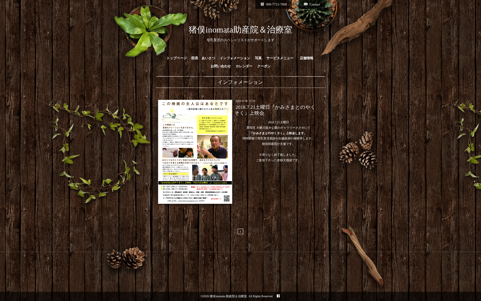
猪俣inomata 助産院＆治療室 (228, 296)
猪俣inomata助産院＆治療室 (240, 29)
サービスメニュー (279, 58)
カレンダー (244, 66)
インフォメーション (235, 58)
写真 (258, 58)
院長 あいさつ (203, 58)
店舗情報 (308, 58)
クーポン (264, 66)
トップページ (176, 58)
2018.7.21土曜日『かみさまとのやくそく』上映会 (274, 110)
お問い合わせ (221, 66)
